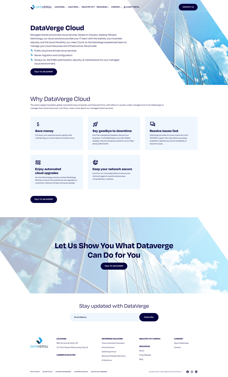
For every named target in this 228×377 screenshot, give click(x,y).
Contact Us (188, 7)
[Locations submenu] (65, 7)
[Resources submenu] (108, 7)
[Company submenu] (121, 7)
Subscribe (149, 317)
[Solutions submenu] (79, 7)
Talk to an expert (43, 71)
